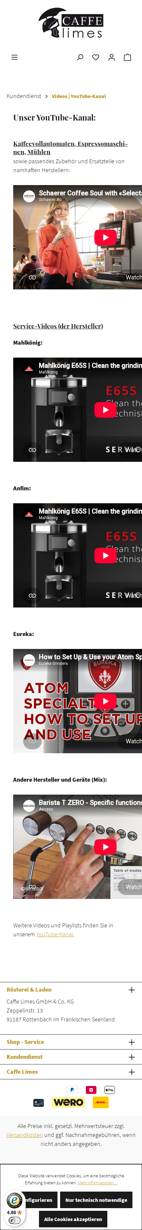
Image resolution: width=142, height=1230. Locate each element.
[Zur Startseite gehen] (71, 22)
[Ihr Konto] (112, 57)
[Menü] (14, 57)
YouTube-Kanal (54, 934)
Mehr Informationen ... (98, 1183)
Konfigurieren (35, 1200)
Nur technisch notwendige (96, 1200)
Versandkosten (25, 1135)
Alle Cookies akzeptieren (73, 1219)
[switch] (14, 1220)
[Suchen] (80, 57)
